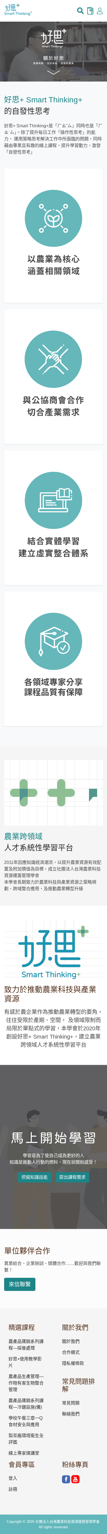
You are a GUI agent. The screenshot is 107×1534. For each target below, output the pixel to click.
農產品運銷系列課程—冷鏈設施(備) (26, 1403)
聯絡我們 (71, 1414)
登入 (13, 1478)
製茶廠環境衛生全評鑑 (26, 1438)
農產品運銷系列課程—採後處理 (26, 1344)
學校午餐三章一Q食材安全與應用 (26, 1421)
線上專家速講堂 (24, 1453)
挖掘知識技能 (34, 1177)
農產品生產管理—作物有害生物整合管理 (26, 1383)
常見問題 (71, 1403)
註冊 (13, 1489)
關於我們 (71, 1341)
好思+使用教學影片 (25, 1362)
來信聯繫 (20, 1284)
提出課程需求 (72, 1177)
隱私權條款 (73, 1363)
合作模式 (71, 1352)
